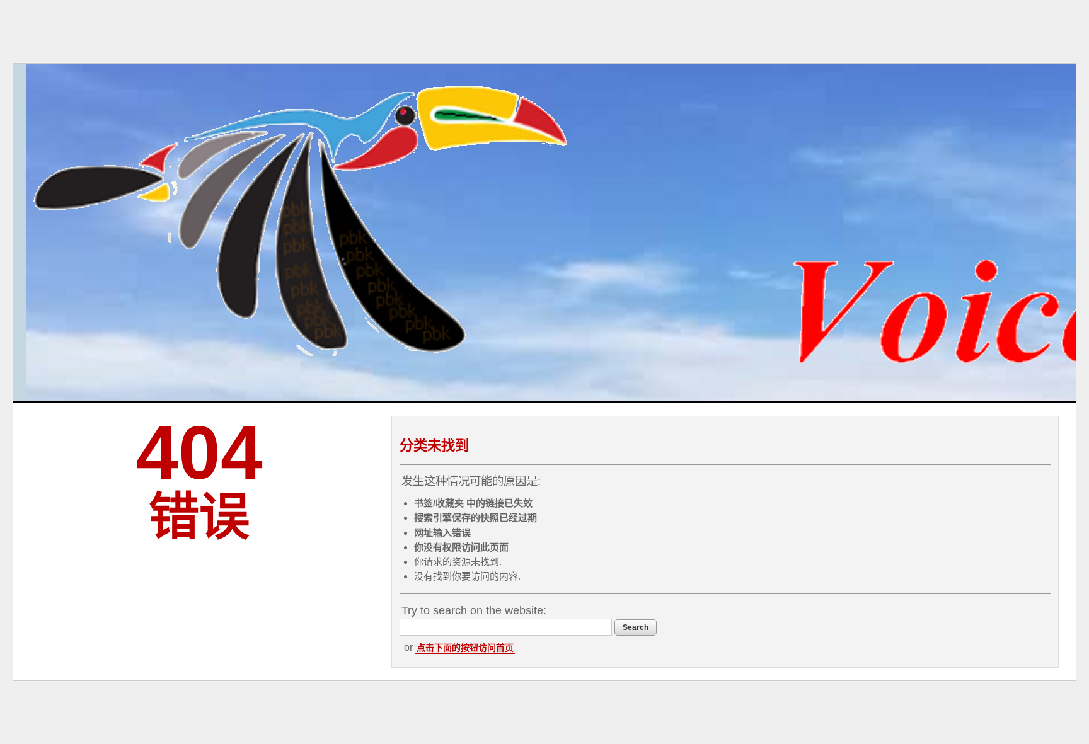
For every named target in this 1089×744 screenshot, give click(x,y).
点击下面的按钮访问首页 (465, 648)
